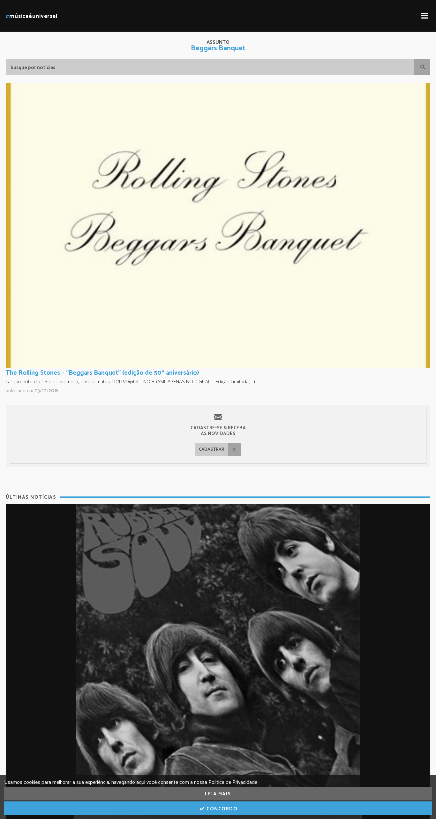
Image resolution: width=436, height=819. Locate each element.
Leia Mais (218, 794)
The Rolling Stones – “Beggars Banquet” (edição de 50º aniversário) (102, 373)
